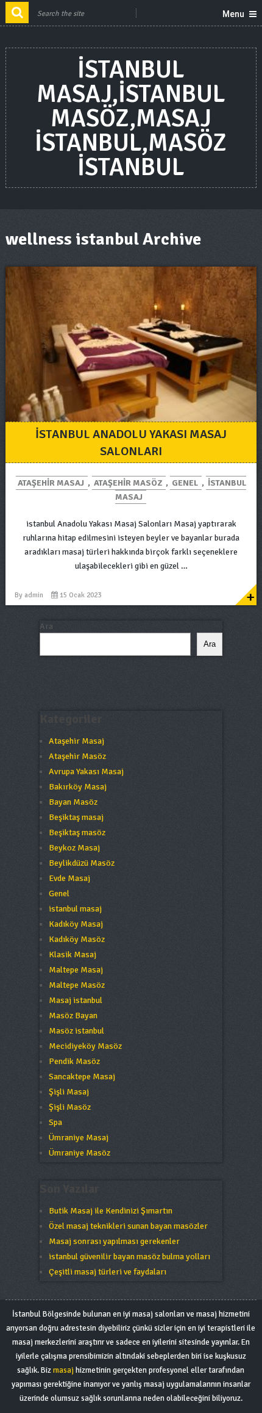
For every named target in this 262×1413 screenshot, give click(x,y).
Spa (55, 1122)
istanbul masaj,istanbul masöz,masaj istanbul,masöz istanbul (131, 118)
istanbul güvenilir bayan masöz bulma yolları (129, 1256)
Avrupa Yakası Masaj (86, 771)
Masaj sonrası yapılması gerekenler (114, 1241)
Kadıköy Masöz (77, 939)
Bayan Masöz (73, 802)
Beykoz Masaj (74, 848)
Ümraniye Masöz (79, 1153)
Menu (233, 14)
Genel (185, 483)
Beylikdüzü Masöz (82, 863)
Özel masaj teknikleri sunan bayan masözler (128, 1226)
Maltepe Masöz (77, 985)
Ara (46, 626)
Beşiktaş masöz (77, 832)
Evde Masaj (69, 878)
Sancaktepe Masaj (82, 1076)
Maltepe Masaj (76, 970)
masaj (63, 1370)
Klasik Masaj (72, 954)
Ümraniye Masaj (78, 1137)
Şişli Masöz (70, 1107)
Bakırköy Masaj (78, 787)
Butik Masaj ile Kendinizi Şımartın (110, 1211)
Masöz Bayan (73, 1015)
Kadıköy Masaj (76, 924)
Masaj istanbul (75, 1000)
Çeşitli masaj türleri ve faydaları (107, 1272)
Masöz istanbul (76, 1031)
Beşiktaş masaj (76, 817)
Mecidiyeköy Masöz (85, 1046)
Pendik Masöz (74, 1061)
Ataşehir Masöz (128, 483)
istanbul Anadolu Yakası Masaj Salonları (131, 442)
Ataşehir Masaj (51, 483)
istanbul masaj (75, 909)
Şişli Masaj (69, 1092)
